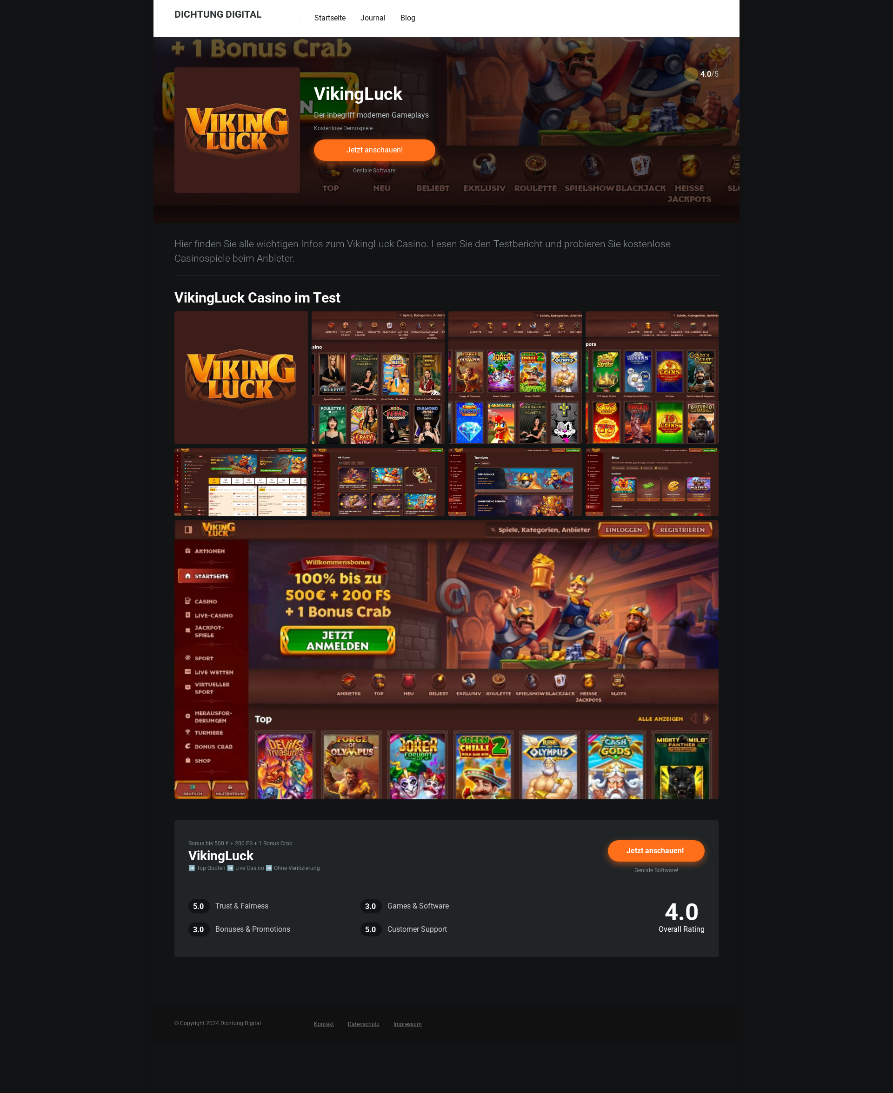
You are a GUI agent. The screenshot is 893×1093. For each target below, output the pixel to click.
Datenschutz (364, 1024)
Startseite (330, 17)
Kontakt (324, 1024)
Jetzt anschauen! (375, 149)
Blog (407, 17)
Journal (373, 17)
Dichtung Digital (217, 13)
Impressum (407, 1024)
